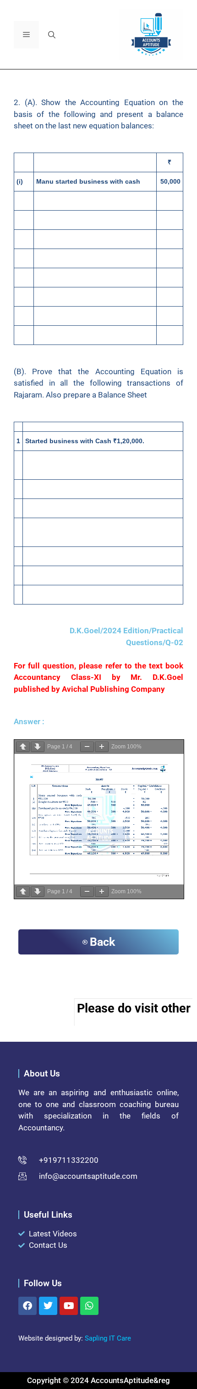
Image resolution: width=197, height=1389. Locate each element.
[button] (52, 34)
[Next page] (37, 747)
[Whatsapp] (89, 1306)
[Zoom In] (102, 747)
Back (102, 942)
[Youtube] (69, 1306)
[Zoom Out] (87, 747)
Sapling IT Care (108, 1338)
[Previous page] (23, 747)
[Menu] (26, 34)
